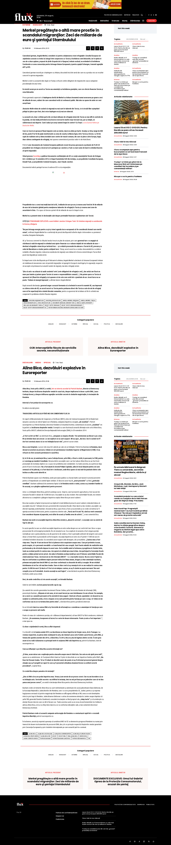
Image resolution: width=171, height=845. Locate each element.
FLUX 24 (27, 48)
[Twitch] (144, 842)
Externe (26, 25)
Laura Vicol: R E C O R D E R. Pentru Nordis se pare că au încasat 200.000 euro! (122, 48)
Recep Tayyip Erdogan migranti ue (34, 307)
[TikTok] (139, 842)
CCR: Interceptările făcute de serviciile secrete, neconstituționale (53, 349)
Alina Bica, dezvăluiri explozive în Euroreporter (118, 349)
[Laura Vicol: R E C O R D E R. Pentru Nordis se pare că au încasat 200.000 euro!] (131, 112)
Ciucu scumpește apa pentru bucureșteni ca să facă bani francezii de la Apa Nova (140, 73)
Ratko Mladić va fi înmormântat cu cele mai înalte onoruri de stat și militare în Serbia (121, 61)
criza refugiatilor (44, 303)
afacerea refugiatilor (53, 300)
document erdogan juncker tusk (64, 303)
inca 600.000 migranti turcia (33, 305)
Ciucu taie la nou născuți (138, 47)
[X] (153, 15)
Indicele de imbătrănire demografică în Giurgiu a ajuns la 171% (122, 73)
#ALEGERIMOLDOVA (132, 39)
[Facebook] (149, 15)
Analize (116, 55)
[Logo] (24, 16)
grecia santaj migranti (84, 303)
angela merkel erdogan (71, 300)
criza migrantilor (29, 303)
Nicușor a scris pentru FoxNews (140, 83)
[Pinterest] (97, 48)
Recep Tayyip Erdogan (52, 305)
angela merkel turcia (88, 300)
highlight (38, 25)
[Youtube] (156, 15)
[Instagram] (151, 15)
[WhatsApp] (102, 48)
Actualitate (118, 44)
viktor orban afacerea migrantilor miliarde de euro (65, 307)
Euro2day (36, 156)
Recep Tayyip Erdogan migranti (72, 305)
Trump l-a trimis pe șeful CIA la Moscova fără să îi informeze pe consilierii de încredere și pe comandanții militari (122, 86)
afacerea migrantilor (36, 300)
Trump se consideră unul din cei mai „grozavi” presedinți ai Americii (140, 60)
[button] (141, 15)
